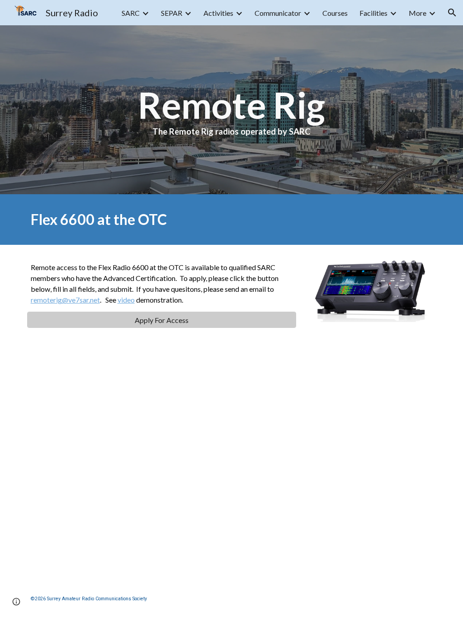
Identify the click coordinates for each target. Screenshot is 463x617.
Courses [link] (335, 13)
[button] (452, 12)
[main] (231, 109)
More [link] (417, 13)
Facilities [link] (373, 13)
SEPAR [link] (171, 13)
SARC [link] (131, 13)
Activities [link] (218, 13)
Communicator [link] (278, 13)
